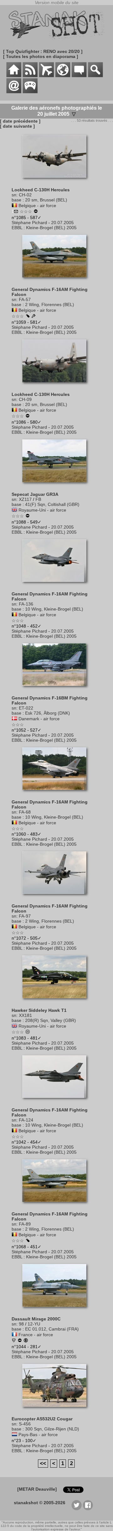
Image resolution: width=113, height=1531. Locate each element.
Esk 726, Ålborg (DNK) (47, 713)
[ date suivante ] (17, 126)
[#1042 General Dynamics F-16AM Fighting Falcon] (56, 1101)
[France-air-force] (14, 1334)
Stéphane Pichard (29, 222)
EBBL (17, 227)
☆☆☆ (26, 211)
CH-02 (25, 194)
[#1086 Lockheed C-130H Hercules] (56, 385)
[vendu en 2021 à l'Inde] (26, 1340)
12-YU (34, 1323)
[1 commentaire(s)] (16, 211)
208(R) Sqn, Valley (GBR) (50, 1020)
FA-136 (26, 603)
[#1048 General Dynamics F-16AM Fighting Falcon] (56, 585)
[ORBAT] (46, 75)
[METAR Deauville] (37, 1489)
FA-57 (25, 299)
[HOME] (13, 75)
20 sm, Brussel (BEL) (46, 199)
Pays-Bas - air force (38, 1434)
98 (21, 1323)
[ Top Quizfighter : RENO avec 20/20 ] (43, 51)
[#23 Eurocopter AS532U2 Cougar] (56, 1409)
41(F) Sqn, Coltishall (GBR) (52, 504)
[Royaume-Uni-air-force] (14, 510)
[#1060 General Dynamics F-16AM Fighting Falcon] (56, 793)
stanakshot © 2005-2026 (39, 1502)
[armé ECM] (27, 1240)
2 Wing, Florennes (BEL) (49, 304)
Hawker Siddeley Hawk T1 (39, 1010)
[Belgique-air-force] (14, 205)
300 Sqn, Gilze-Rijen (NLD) (52, 1428)
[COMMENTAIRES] (79, 75)
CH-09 (25, 399)
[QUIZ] (30, 91)
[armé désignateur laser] (27, 316)
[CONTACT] (13, 91)
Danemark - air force (39, 718)
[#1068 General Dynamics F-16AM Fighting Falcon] (56, 1205)
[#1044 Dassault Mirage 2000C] (56, 1310)
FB (38, 499)
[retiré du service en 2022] (20, 1340)
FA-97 (25, 916)
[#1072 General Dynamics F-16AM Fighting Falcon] (56, 897)
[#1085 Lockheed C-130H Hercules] (56, 180)
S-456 (25, 1423)
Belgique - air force (37, 205)
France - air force (36, 1334)
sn (14, 194)
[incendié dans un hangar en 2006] (36, 211)
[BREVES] (30, 75)
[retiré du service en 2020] (27, 416)
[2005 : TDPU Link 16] (33, 316)
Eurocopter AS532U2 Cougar (42, 1418)
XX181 (25, 1015)
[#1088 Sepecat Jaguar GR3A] (56, 485)
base (16, 199)
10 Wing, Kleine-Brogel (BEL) (54, 609)
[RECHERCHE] (95, 75)
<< (43, 1463)
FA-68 (25, 812)
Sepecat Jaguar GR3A (35, 494)
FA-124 (26, 1119)
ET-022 (26, 707)
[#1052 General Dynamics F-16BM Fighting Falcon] (56, 689)
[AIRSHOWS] (62, 75)
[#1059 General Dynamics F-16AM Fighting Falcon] (56, 280)
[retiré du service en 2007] (27, 516)
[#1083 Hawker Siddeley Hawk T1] (56, 1001)
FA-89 (25, 1224)
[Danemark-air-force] (14, 718)
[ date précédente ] (20, 121)
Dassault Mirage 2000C (36, 1318)
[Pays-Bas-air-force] (14, 1434)
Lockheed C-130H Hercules (41, 189)
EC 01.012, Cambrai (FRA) (52, 1328)
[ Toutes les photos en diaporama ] (40, 56)
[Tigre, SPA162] (14, 1340)
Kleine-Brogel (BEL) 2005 (51, 227)
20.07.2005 (62, 222)
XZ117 (25, 499)
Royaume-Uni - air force (42, 510)
